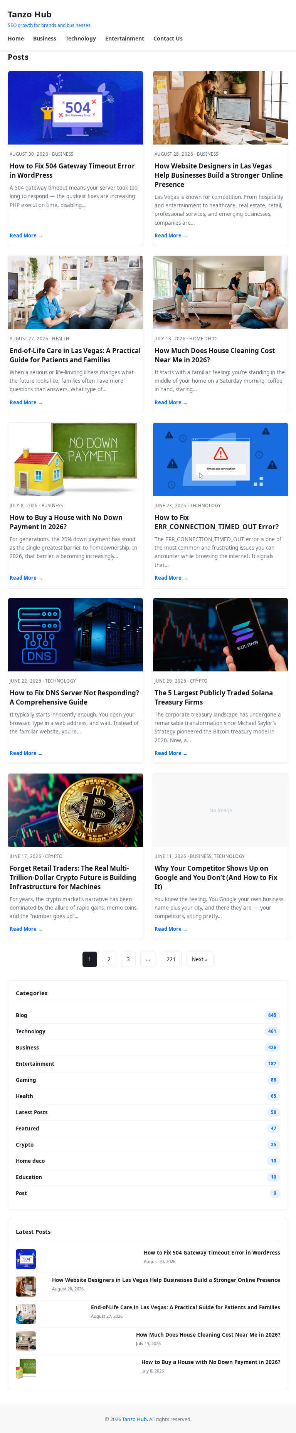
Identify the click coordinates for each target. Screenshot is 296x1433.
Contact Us (168, 38)
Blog (21, 1015)
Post (21, 1193)
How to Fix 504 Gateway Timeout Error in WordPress (212, 1252)
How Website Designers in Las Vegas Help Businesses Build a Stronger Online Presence (219, 175)
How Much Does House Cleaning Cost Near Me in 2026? (208, 1334)
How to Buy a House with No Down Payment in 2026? (66, 522)
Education (29, 1177)
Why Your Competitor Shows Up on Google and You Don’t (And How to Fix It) (216, 877)
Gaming (26, 1079)
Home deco (30, 1160)
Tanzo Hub (30, 14)
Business (44, 38)
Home (16, 38)
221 (171, 959)
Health (24, 1096)
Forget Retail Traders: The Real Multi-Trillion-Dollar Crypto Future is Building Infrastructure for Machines (73, 877)
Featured (27, 1128)
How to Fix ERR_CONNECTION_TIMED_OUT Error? (217, 522)
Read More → (26, 235)
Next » (200, 959)
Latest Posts (32, 1112)
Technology (81, 38)
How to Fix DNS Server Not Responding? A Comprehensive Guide (74, 697)
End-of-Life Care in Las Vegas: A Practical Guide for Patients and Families (75, 355)
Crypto (25, 1144)
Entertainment (124, 38)
